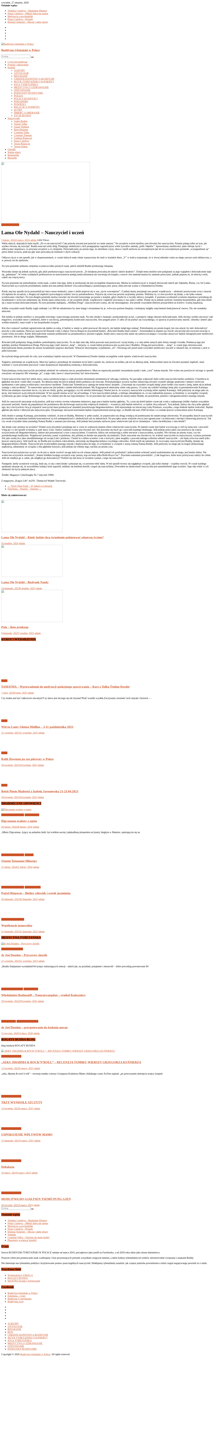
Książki (11, 67)
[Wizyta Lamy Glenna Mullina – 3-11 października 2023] (11, 715)
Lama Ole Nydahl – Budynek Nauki (24, 582)
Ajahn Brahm (20, 121)
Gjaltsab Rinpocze (23, 138)
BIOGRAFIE (21, 76)
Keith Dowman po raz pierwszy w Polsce (27, 759)
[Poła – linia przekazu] (32, 621)
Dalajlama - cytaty (17, 1296)
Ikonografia (13, 155)
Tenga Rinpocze (22, 143)
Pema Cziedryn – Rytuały (20, 19)
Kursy (4, 680)
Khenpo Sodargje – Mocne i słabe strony (28, 22)
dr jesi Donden (8, 1021)
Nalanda (12, 1234)
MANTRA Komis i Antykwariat (24, 1281)
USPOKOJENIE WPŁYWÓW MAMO (26, 1134)
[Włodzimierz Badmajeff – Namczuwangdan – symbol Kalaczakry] (11, 983)
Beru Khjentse (21, 129)
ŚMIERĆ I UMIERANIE (27, 112)
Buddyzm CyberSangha (19, 1298)
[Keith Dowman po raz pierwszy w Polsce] (11, 747)
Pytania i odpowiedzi (18, 64)
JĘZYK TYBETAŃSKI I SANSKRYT (34, 81)
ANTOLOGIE (21, 73)
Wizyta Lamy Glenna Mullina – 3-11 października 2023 (37, 726)
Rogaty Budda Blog (11, 1056)
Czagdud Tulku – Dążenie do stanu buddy (29, 1237)
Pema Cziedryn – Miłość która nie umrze (28, 13)
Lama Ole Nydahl (10, 224)
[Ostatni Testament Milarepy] (11, 849)
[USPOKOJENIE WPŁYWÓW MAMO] (11, 1123)
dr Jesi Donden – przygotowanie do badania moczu (34, 1027)
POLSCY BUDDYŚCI (25, 98)
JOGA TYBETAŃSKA (26, 84)
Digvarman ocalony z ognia (19, 821)
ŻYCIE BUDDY (22, 115)
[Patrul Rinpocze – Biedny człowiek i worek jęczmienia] (11, 881)
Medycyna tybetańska (12, 949)
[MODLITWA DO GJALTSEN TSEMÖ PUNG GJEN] (11, 1187)
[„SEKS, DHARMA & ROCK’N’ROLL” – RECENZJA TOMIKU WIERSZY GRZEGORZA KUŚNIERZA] (58, 1051)
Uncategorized (32, 815)
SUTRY (18, 110)
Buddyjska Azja (15, 1301)
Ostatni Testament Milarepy (19, 861)
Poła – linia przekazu (14, 627)
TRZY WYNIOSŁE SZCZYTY (21, 1102)
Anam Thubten (21, 126)
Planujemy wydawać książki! (22, 1240)
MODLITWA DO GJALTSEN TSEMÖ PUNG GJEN (36, 1199)
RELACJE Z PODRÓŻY (27, 107)
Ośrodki (12, 149)
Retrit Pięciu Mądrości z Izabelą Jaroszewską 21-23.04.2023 (39, 791)
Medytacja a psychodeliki (20, 16)
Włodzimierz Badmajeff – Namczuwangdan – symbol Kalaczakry (43, 995)
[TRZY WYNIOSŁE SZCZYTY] (11, 1091)
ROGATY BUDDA (18, 1278)
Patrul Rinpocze (33, 887)
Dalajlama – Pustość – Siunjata (24, 489)
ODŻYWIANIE (22, 90)
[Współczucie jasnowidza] (11, 914)
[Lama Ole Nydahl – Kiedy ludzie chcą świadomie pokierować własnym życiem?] (32, 531)
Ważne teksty (14, 152)
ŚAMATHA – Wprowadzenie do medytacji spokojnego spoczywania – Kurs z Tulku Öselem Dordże (65, 686)
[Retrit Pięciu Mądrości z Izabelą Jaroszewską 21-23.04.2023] (11, 780)
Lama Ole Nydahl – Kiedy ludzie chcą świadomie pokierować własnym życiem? (52, 537)
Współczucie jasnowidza (16, 925)
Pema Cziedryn (21, 141)
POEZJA (18, 95)
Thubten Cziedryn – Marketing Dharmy (27, 10)
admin (33, 240)
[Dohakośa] (11, 1155)
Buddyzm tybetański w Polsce (20, 50)
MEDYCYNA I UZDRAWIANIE (31, 87)
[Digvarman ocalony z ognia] (16, 809)
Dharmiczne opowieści (12, 815)
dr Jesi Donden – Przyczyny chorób (24, 955)
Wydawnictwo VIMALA (20, 1275)
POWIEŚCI (20, 104)
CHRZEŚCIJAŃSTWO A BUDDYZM (34, 78)
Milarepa (29, 855)
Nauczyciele (14, 118)
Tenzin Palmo (21, 146)
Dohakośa (7, 1166)
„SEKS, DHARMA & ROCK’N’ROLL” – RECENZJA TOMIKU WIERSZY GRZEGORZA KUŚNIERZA (71, 1062)
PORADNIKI (21, 101)
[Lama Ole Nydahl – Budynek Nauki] (32, 576)
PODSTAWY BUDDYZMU (28, 93)
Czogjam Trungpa (23, 135)
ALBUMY (19, 70)
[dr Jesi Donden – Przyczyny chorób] (20, 943)
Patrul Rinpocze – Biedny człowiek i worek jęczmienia (36, 893)
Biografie (12, 158)
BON (10, 1332)
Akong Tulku (20, 124)
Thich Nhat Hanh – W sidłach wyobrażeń (30, 486)
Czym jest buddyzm (17, 62)
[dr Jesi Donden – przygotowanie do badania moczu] (11, 1016)
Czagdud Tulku (21, 132)
